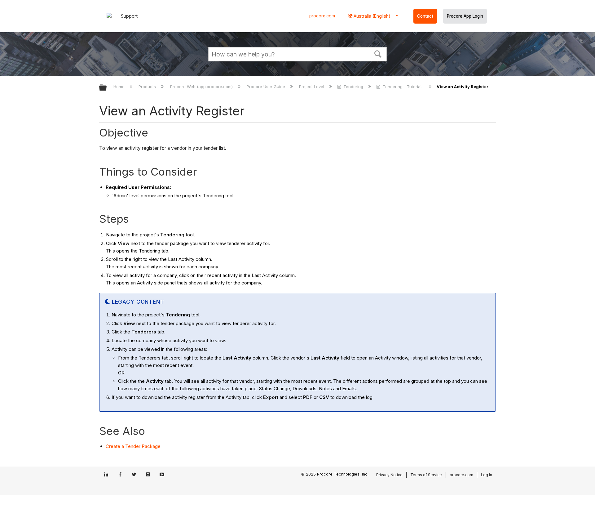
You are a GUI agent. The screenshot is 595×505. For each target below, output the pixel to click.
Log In (486, 474)
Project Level (312, 86)
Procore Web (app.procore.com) (202, 86)
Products (148, 86)
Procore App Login (465, 16)
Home (119, 86)
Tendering (353, 86)
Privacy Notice (389, 474)
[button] (378, 53)
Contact (425, 16)
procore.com (322, 15)
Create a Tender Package (133, 446)
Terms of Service (426, 474)
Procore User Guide (266, 86)
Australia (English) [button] (371, 16)
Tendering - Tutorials (403, 86)
